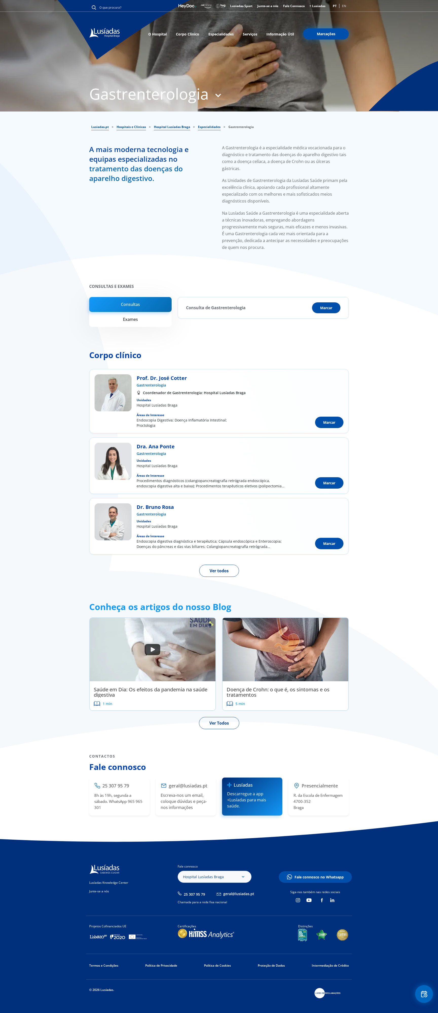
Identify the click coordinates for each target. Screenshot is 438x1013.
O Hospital (157, 34)
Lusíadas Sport (241, 6)
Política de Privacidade (161, 965)
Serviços (250, 34)
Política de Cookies (217, 965)
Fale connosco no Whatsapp (319, 877)
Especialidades (221, 34)
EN (344, 6)
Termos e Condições (103, 965)
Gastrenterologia (151, 385)
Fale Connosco (294, 6)
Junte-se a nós (267, 6)
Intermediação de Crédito (330, 965)
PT (335, 6)
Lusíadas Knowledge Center (108, 882)
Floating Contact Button (424, 994)
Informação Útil (280, 34)
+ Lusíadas (317, 6)
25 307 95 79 (194, 894)
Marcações (326, 33)
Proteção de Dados (271, 965)
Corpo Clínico (187, 34)
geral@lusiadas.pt (238, 893)
